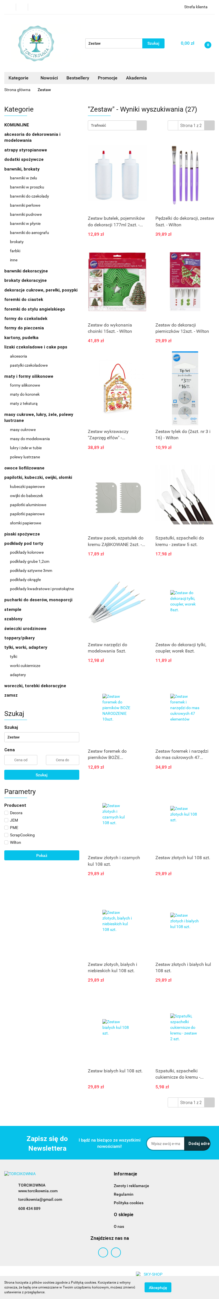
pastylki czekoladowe (29, 365)
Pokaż (41, 855)
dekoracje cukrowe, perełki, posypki (41, 290)
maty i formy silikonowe (29, 376)
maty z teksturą (24, 403)
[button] (125, 1174)
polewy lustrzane (25, 457)
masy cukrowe (23, 429)
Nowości (49, 78)
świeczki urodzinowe (25, 628)
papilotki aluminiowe (28, 504)
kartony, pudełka (21, 337)
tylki (13, 656)
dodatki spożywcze (24, 159)
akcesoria (18, 356)
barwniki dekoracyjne (26, 271)
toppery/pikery (19, 638)
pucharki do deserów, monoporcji (38, 599)
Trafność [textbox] (98, 125)
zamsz (11, 695)
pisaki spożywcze (22, 534)
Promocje (107, 78)
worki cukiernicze (25, 665)
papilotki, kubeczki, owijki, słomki (38, 477)
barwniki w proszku (27, 187)
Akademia (136, 78)
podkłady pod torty (24, 543)
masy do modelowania (30, 438)
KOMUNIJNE (16, 125)
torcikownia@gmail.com (40, 1199)
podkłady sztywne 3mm (31, 570)
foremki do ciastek (23, 299)
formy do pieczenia (24, 328)
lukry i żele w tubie (26, 448)
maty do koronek (25, 394)
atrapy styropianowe (25, 150)
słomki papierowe (25, 523)
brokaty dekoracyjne (25, 280)
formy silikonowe (25, 385)
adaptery (18, 674)
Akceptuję (158, 1287)
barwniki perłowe (25, 205)
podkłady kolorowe (27, 552)
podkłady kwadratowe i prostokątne (42, 588)
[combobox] (117, 125)
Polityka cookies (128, 1203)
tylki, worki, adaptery (26, 647)
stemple (12, 609)
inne (13, 260)
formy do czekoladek (25, 318)
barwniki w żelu (23, 178)
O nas (119, 1226)
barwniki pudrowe (26, 214)
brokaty (17, 241)
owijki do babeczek (26, 495)
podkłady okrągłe (25, 579)
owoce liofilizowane (24, 468)
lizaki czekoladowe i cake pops (36, 347)
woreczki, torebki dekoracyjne (35, 685)
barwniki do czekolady (29, 196)
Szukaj (42, 775)
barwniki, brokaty (22, 169)
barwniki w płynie (25, 223)
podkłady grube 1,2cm (29, 561)
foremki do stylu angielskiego (34, 309)
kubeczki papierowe (27, 486)
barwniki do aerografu (29, 232)
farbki (15, 251)
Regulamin (123, 1194)
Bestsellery (77, 78)
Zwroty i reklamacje (131, 1185)
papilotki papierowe (27, 514)
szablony (13, 618)
